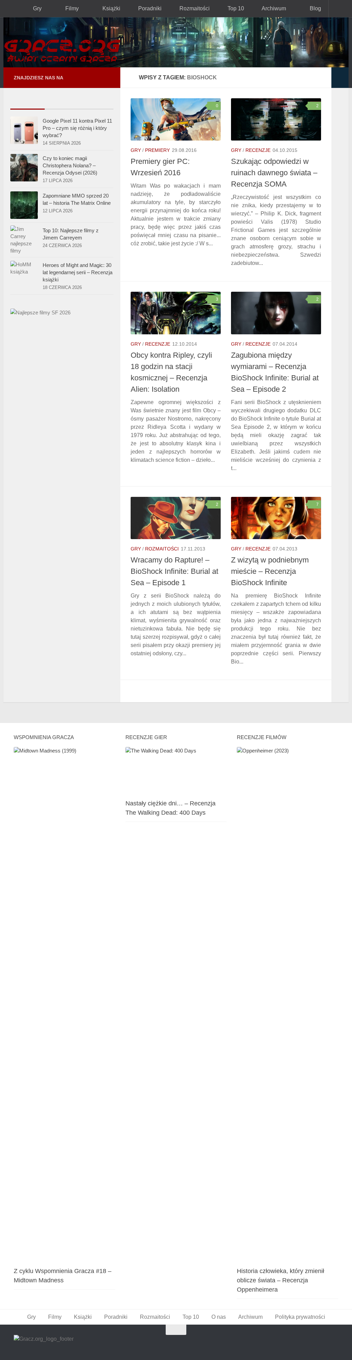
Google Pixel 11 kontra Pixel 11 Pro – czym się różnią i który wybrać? (77, 128)
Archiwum (272, 8)
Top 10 (234, 8)
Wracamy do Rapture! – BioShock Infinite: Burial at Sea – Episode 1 (174, 571)
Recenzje (258, 150)
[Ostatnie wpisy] (27, 102)
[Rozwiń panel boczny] (340, 77)
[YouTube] (73, 78)
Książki (109, 8)
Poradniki (147, 8)
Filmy (70, 8)
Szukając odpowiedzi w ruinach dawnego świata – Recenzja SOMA (274, 172)
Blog (312, 8)
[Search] (339, 8)
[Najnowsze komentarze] (96, 102)
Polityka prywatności (300, 1317)
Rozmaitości (192, 8)
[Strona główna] (11, 8)
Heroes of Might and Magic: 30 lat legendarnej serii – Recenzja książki (77, 272)
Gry (37, 8)
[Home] (176, 42)
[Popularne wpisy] (62, 102)
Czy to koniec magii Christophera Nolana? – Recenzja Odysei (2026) (70, 165)
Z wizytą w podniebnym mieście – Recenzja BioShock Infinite (270, 571)
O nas (218, 1317)
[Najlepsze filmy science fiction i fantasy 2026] (40, 312)
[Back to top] (176, 1330)
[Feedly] (106, 77)
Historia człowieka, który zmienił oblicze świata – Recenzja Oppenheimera (280, 1280)
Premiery (157, 150)
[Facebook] (84, 78)
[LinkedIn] (95, 78)
